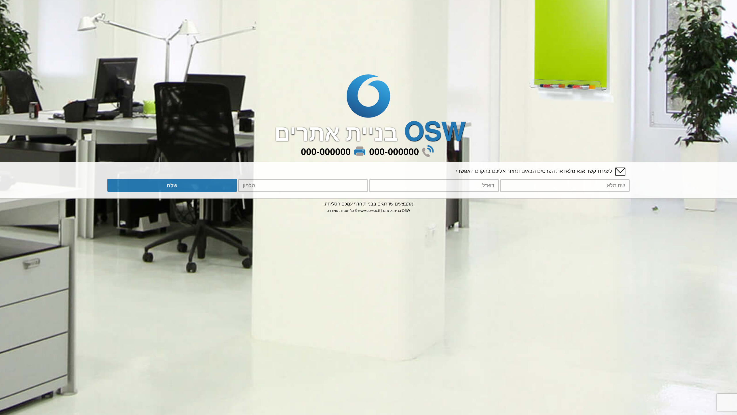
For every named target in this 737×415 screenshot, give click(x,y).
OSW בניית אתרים (396, 211)
